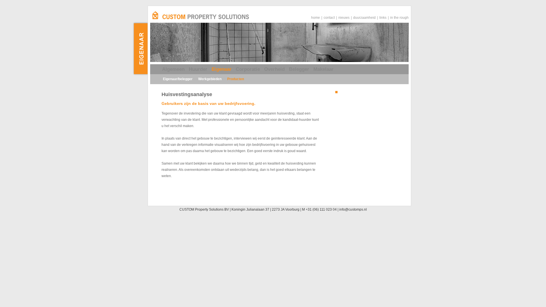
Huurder (198, 69)
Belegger (299, 69)
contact (329, 18)
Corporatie (248, 69)
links (382, 18)
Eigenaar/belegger (178, 79)
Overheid (274, 69)
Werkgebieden (210, 79)
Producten (235, 79)
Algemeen (173, 69)
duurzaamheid (364, 18)
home (315, 18)
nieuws (343, 18)
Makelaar (323, 69)
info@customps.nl (353, 209)
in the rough (399, 18)
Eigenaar (221, 69)
